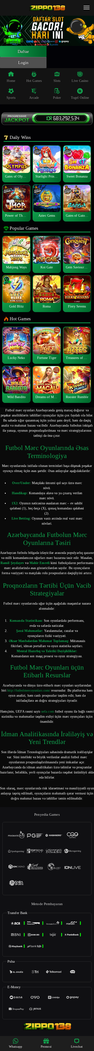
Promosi (46, 1046)
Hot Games (34, 81)
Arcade (34, 98)
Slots (57, 81)
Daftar (23, 51)
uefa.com (47, 711)
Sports (11, 98)
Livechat (77, 1046)
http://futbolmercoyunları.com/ (28, 690)
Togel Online (80, 98)
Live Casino (80, 81)
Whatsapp (15, 1046)
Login (23, 62)
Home (11, 81)
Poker (57, 98)
